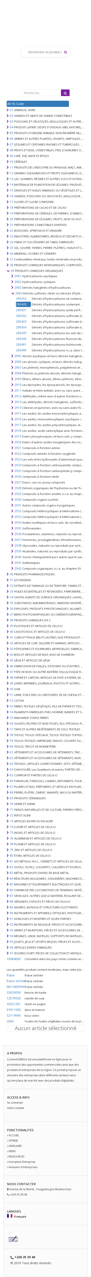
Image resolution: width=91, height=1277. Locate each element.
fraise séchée (15, 981)
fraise (11, 975)
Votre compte (15, 1108)
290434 (21, 327)
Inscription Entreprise (22, 1162)
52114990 (14, 1015)
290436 (21, 339)
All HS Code (15, 104)
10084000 (14, 959)
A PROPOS (14, 1053)
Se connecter (15, 1103)
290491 (21, 344)
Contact (24, 1184)
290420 (21, 304)
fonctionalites (20, 1130)
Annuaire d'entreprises (23, 1167)
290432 (21, 316)
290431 (21, 310)
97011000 (14, 1010)
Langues (14, 1211)
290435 (21, 333)
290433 (21, 321)
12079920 (14, 998)
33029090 (14, 992)
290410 (21, 298)
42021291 (14, 1004)
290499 (21, 350)
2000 (10, 1021)
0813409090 (15, 987)
